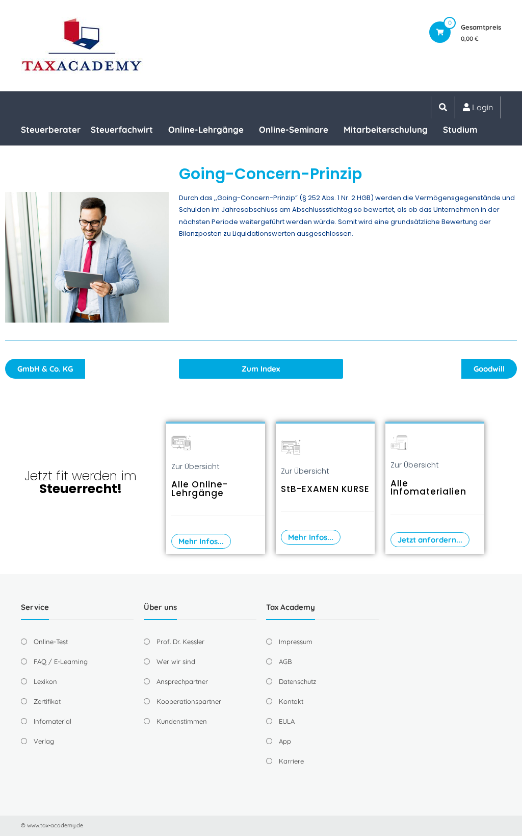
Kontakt (291, 701)
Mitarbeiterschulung (386, 129)
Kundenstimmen (181, 721)
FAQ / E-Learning (61, 661)
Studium (460, 129)
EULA (287, 721)
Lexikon (45, 681)
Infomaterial (52, 721)
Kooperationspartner (188, 701)
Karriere (291, 761)
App (285, 741)
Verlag (44, 741)
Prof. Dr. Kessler (180, 641)
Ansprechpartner (182, 681)
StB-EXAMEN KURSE (325, 489)
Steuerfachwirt (122, 129)
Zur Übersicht (195, 466)
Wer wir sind (175, 661)
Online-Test (51, 641)
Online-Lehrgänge (206, 129)
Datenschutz (297, 681)
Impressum (295, 641)
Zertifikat (47, 701)
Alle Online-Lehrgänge (199, 488)
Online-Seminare (293, 129)
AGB (285, 661)
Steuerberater (51, 129)
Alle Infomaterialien (428, 487)
